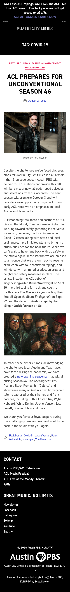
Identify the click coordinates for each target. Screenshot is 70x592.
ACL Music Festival (16, 473)
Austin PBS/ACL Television (21, 468)
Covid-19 (29, 435)
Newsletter (11, 504)
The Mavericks (43, 439)
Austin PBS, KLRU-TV (40, 547)
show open (28, 439)
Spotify (8, 531)
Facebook (10, 510)
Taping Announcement (46, 63)
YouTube (9, 526)
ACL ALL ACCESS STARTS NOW (35, 17)
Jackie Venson (42, 435)
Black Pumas (16, 435)
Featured (15, 63)
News (26, 63)
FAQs (7, 484)
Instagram (10, 515)
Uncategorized (35, 67)
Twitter (8, 521)
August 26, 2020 (37, 101)
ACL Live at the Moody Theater (24, 479)
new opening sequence (32, 376)
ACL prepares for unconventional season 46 (35, 84)
